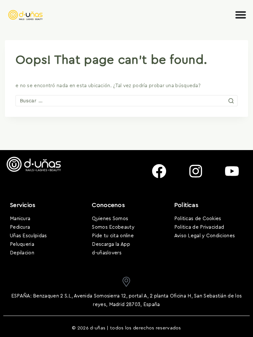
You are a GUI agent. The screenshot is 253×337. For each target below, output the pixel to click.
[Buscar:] (126, 100)
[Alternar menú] (240, 14)
